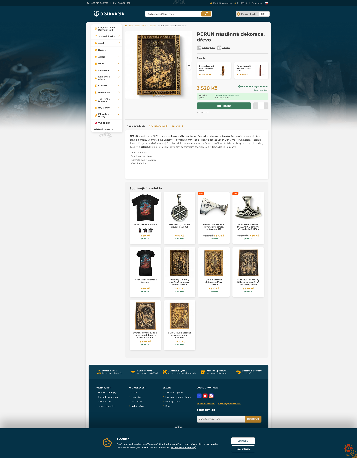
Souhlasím (243, 441)
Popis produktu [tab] (136, 126)
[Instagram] (211, 396)
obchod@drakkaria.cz (229, 403)
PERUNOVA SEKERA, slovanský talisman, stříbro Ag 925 (214, 226)
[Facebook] (199, 396)
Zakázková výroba (174, 392)
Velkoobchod (104, 401)
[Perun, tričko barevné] (145, 230)
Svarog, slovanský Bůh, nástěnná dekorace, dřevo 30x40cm (145, 335)
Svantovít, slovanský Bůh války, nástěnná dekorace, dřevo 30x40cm (248, 283)
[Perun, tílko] (139, 230)
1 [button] (153, 95)
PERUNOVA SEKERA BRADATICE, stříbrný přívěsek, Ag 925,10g (248, 226)
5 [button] (163, 95)
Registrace (257, 3)
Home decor (134, 26)
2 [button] (156, 95)
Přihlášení (242, 3)
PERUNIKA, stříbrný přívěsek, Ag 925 (179, 225)
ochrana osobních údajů (183, 447)
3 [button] (158, 95)
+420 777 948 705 (99, 3)
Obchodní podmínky (108, 397)
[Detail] (223, 70)
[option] (158, 65)
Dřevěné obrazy (149, 26)
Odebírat (253, 419)
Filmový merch (172, 401)
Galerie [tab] (178, 126)
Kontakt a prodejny (222, 3)
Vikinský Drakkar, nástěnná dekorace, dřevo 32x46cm (179, 282)
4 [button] (161, 95)
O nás (134, 392)
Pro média (137, 401)
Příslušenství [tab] (158, 126)
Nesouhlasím (243, 449)
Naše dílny (137, 397)
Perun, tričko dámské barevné (145, 280)
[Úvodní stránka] (126, 26)
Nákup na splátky (106, 406)
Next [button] (189, 65)
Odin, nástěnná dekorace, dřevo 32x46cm (213, 282)
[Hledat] (206, 13)
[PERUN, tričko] (150, 230)
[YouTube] (205, 396)
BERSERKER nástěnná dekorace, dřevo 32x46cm (179, 335)
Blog (167, 406)
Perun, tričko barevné (145, 224)
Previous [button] (128, 65)
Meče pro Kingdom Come (178, 397)
